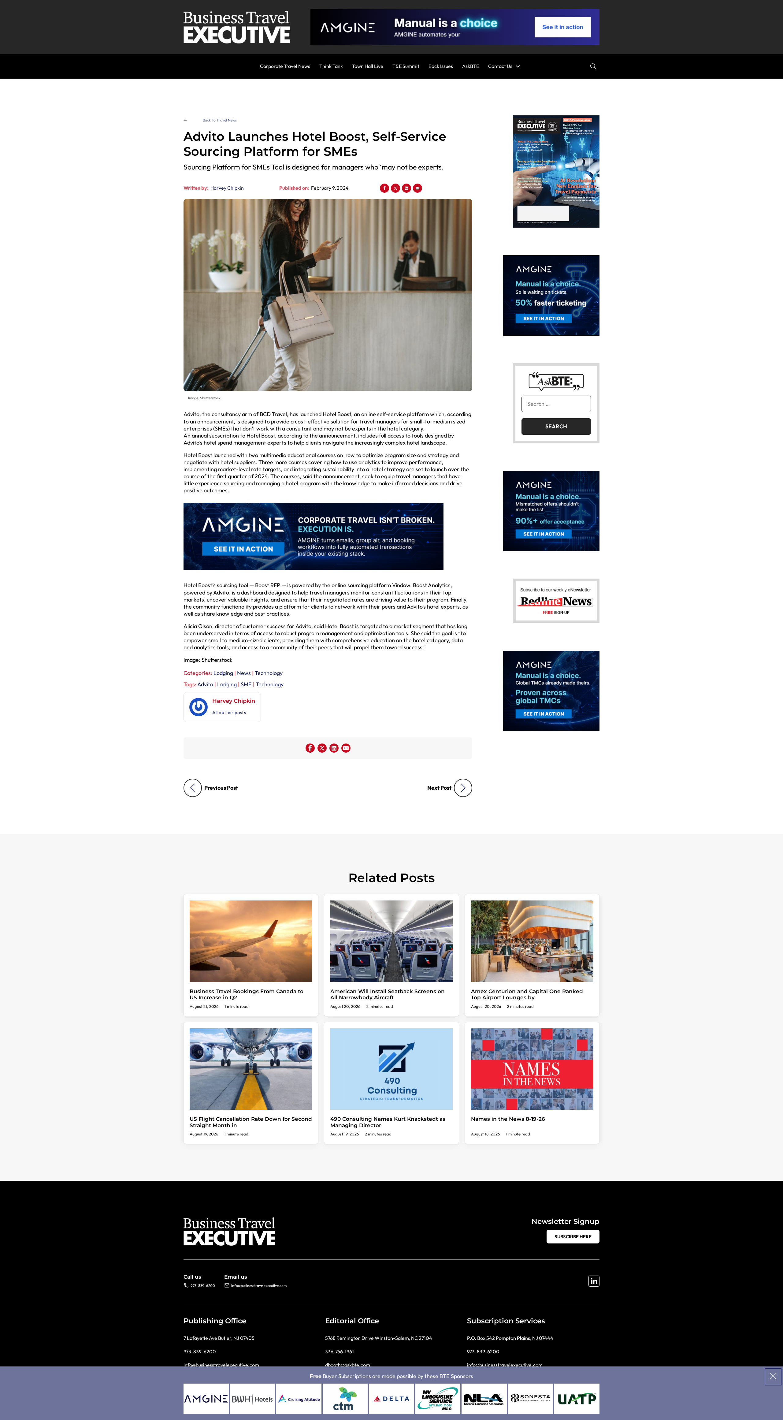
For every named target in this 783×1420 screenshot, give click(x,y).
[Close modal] (773, 1377)
